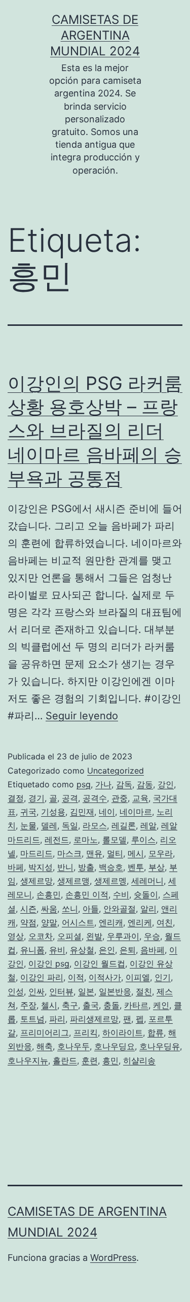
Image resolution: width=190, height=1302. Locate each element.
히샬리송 (139, 1060)
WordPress (113, 1257)
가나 (103, 784)
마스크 (69, 853)
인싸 (36, 991)
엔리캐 (111, 922)
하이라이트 (122, 1032)
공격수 (95, 798)
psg (84, 784)
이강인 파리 (41, 977)
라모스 (95, 825)
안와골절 (119, 909)
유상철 (82, 950)
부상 (156, 867)
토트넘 (32, 1019)
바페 (16, 867)
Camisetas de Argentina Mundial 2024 (95, 35)
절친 (144, 991)
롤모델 (114, 839)
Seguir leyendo (82, 716)
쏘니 (70, 909)
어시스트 (78, 922)
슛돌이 (146, 894)
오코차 (40, 936)
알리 (148, 909)
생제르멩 (110, 881)
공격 (70, 798)
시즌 (28, 909)
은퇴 (128, 950)
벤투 (136, 867)
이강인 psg (48, 963)
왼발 (94, 936)
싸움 (49, 909)
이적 (76, 977)
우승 (152, 936)
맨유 (94, 853)
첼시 (49, 1005)
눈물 (28, 825)
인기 (163, 977)
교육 (140, 798)
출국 (91, 1005)
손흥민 (48, 894)
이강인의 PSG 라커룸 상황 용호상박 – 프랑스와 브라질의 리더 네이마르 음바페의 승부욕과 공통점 (95, 430)
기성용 (53, 812)
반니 (65, 867)
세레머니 (147, 881)
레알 (148, 825)
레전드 (57, 839)
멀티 (115, 853)
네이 (107, 812)
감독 (124, 784)
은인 (107, 950)
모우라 (160, 853)
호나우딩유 (159, 1046)
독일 (70, 825)
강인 (166, 784)
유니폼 (32, 950)
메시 (136, 853)
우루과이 (123, 936)
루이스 (143, 839)
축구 (70, 1005)
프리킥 (85, 1032)
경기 (36, 798)
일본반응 (115, 991)
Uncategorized (115, 770)
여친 (165, 922)
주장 (28, 1005)
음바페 (152, 950)
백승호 (111, 867)
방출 (86, 867)
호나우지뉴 (28, 1060)
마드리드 (36, 853)
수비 (121, 894)
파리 (57, 1019)
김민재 (82, 812)
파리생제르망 (94, 1019)
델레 (49, 825)
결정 (16, 798)
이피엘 (138, 977)
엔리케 (140, 922)
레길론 (123, 825)
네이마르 (136, 812)
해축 (44, 1046)
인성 (16, 991)
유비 (57, 950)
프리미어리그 (44, 1032)
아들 (91, 909)
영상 (16, 936)
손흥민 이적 (86, 894)
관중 (119, 798)
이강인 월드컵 (99, 963)
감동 (145, 784)
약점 (28, 922)
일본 (86, 991)
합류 (155, 1032)
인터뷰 (61, 991)
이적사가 (105, 977)
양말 (49, 922)
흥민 (110, 1060)
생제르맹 (73, 881)
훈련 (90, 1060)
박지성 (40, 867)
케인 (161, 1005)
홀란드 (65, 1060)
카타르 (136, 1005)
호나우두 (73, 1046)
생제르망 (36, 881)
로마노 (85, 839)
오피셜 (69, 936)
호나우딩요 (114, 1046)
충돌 (111, 1005)
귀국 (28, 812)
